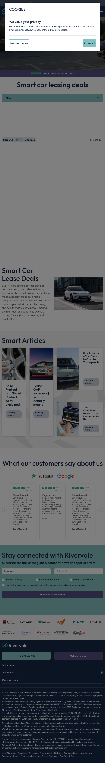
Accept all (89, 43)
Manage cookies (19, 43)
